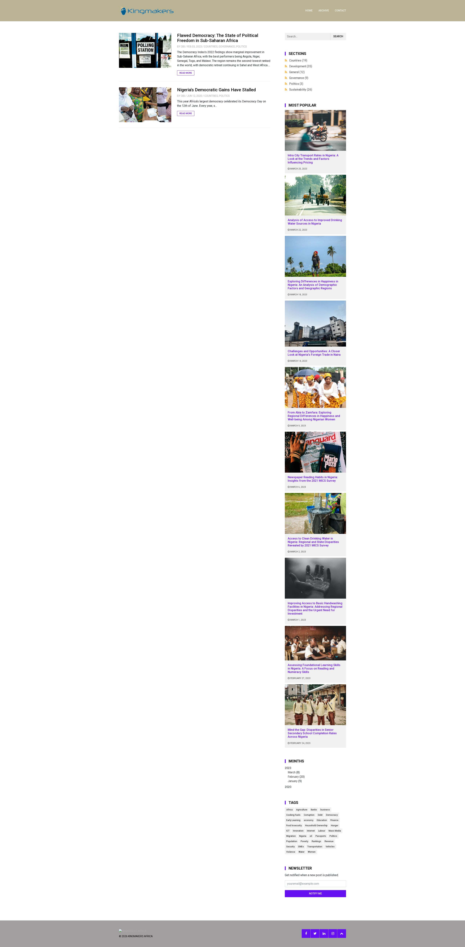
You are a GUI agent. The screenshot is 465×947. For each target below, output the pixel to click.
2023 (295, 774)
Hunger (334, 825)
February (293, 776)
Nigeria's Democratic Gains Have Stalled (216, 89)
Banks (314, 809)
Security (290, 846)
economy (308, 820)
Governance (227, 46)
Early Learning (293, 820)
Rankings (316, 841)
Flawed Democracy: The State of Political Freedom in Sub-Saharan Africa (217, 38)
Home (309, 10)
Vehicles (330, 846)
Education (322, 820)
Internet (311, 831)
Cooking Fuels (293, 815)
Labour (321, 831)
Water (301, 852)
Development (300, 66)
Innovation (298, 831)
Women (312, 852)
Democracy (332, 815)
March (292, 772)
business (325, 809)
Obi (183, 46)
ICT (288, 831)
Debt (320, 815)
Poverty (304, 841)
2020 (288, 787)
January (293, 781)
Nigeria (302, 836)
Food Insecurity (294, 825)
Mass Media (335, 831)
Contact (340, 10)
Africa (289, 809)
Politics (241, 46)
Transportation (314, 846)
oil (311, 836)
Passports (321, 836)
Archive (323, 10)
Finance (334, 820)
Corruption (309, 815)
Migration (291, 836)
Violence (290, 852)
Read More (185, 73)
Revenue (329, 841)
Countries (211, 46)
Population (291, 841)
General (297, 72)
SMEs (301, 846)
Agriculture (301, 809)
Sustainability (300, 89)
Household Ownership (316, 825)
